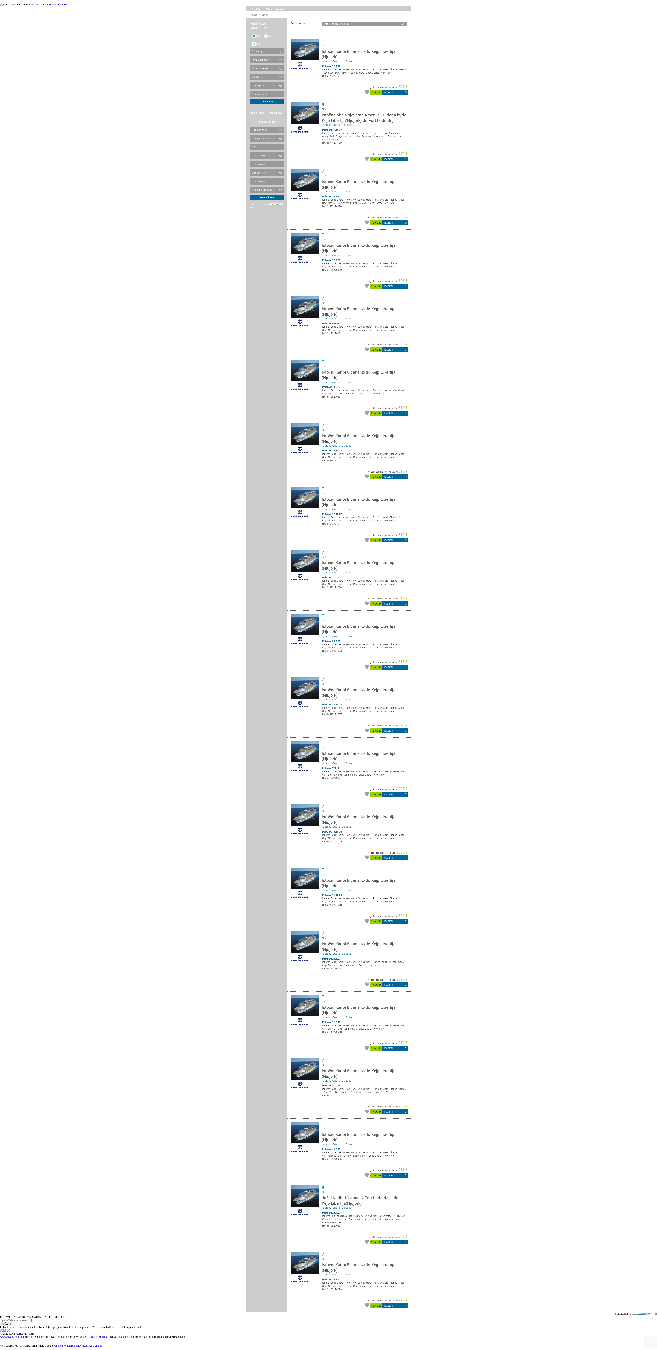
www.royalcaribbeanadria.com (16, 1336)
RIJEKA (271, 36)
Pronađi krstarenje (38, 4)
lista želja (276, 8)
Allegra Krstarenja (97, 1336)
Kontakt (62, 4)
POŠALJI (6, 1324)
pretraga (253, 14)
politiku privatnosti (63, 1345)
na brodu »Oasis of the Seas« (358, 56)
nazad (256, 8)
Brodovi (52, 4)
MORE (259, 36)
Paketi (259, 43)
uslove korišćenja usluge (89, 1345)
